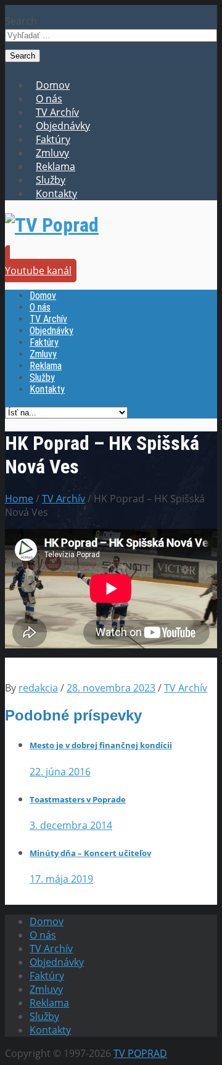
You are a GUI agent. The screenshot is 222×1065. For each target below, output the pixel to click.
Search (21, 21)
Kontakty (56, 193)
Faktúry (53, 139)
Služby (50, 180)
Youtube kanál (38, 270)
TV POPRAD (140, 1053)
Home (19, 498)
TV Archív (57, 112)
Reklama (55, 166)
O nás (49, 98)
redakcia (38, 688)
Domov (53, 85)
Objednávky (63, 126)
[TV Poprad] (52, 225)
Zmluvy (52, 153)
